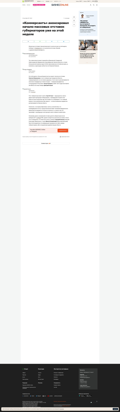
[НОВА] (39, 5)
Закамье (28, 4)
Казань (77, 1)
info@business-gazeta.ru (85, 377)
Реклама (40, 382)
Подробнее (61, 408)
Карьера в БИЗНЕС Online (27, 385)
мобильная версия (58, 395)
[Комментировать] (74, 17)
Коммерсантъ (38, 48)
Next (96, 34)
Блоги (23, 377)
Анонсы (39, 372)
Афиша (23, 372)
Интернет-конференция (58, 372)
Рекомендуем (83, 51)
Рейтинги (56, 377)
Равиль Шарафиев (90, 15)
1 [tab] (87, 34)
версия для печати (65, 136)
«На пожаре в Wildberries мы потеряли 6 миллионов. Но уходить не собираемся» (88, 24)
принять (115, 409)
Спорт (26, 369)
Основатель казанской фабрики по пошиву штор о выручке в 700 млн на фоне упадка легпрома (87, 30)
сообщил (38, 117)
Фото (39, 377)
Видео (39, 374)
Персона (24, 374)
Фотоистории (41, 379)
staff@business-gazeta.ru (85, 386)
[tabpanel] (88, 23)
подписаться (62, 130)
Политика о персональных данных (60, 401)
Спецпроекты (57, 382)
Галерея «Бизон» (57, 385)
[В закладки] (74, 21)
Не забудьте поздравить (59, 374)
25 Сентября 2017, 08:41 (27, 18)
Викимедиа (33, 92)
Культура (41, 369)
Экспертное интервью (61, 369)
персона (81, 12)
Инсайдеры (56, 379)
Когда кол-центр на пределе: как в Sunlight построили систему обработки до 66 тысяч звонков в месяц (88, 55)
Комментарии (46, 143)
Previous (80, 34)
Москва (85, 1)
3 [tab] (88, 34)
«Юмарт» (88, 17)
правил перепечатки (66, 405)
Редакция (24, 382)
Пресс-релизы (25, 379)
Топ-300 (55, 387)
